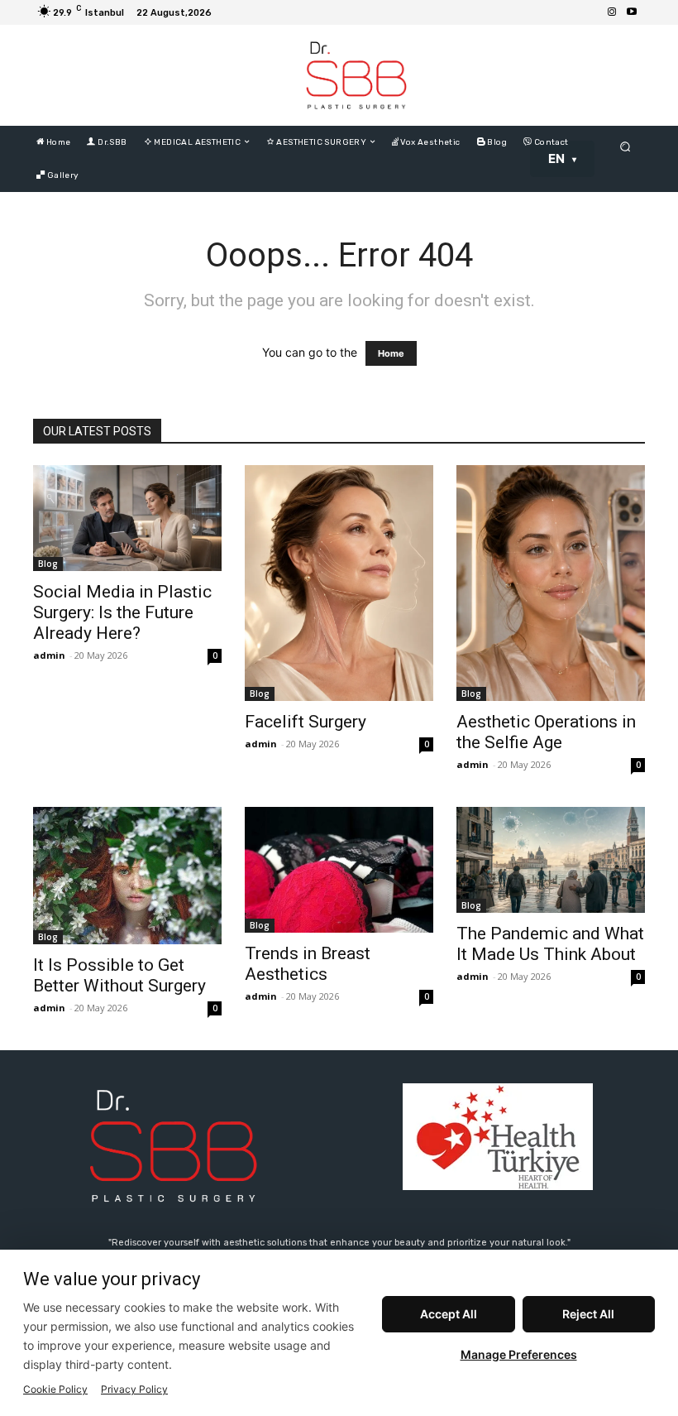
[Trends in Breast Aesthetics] (339, 870)
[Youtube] (632, 12)
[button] (625, 146)
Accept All (448, 1314)
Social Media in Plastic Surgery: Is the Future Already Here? (122, 612)
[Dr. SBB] (356, 75)
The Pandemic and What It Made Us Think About (550, 944)
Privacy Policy (134, 1389)
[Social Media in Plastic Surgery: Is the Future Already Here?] (127, 518)
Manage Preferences (519, 1354)
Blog (48, 563)
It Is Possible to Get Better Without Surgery (119, 975)
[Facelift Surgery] (339, 583)
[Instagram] (612, 12)
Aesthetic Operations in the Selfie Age (546, 732)
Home (391, 353)
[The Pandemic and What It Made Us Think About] (550, 860)
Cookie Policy (55, 1389)
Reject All (588, 1314)
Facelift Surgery (305, 722)
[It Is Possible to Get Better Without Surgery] (127, 875)
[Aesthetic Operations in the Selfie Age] (550, 583)
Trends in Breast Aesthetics (307, 963)
